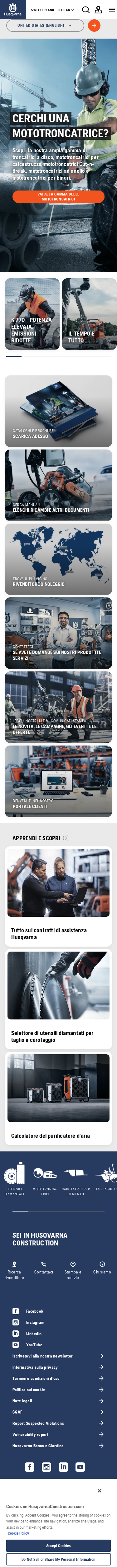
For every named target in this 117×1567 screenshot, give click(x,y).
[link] (13, 9)
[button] (58, 197)
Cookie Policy (18, 1533)
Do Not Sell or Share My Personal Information (58, 1559)
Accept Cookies (58, 1545)
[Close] (99, 1491)
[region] (58, 1523)
